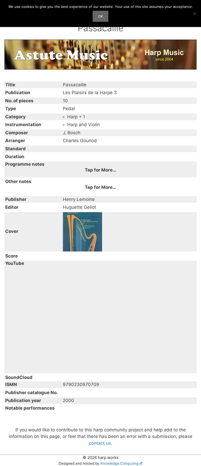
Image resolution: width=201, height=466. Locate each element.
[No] (194, 13)
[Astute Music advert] (100, 54)
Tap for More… (100, 170)
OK (100, 16)
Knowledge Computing (119, 463)
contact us (100, 443)
